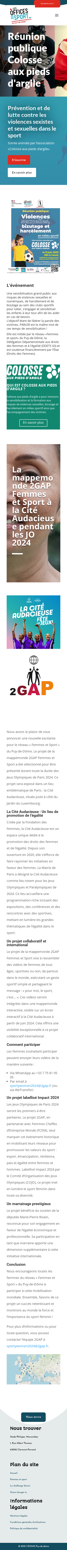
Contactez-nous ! (47, 4)
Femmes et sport (18, 1479)
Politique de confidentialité (24, 1528)
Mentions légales (18, 1516)
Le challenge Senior (20, 1486)
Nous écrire (33, 1417)
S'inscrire (19, 160)
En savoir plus (22, 172)
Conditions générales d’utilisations (28, 1522)
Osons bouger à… (18, 1492)
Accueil (13, 1473)
